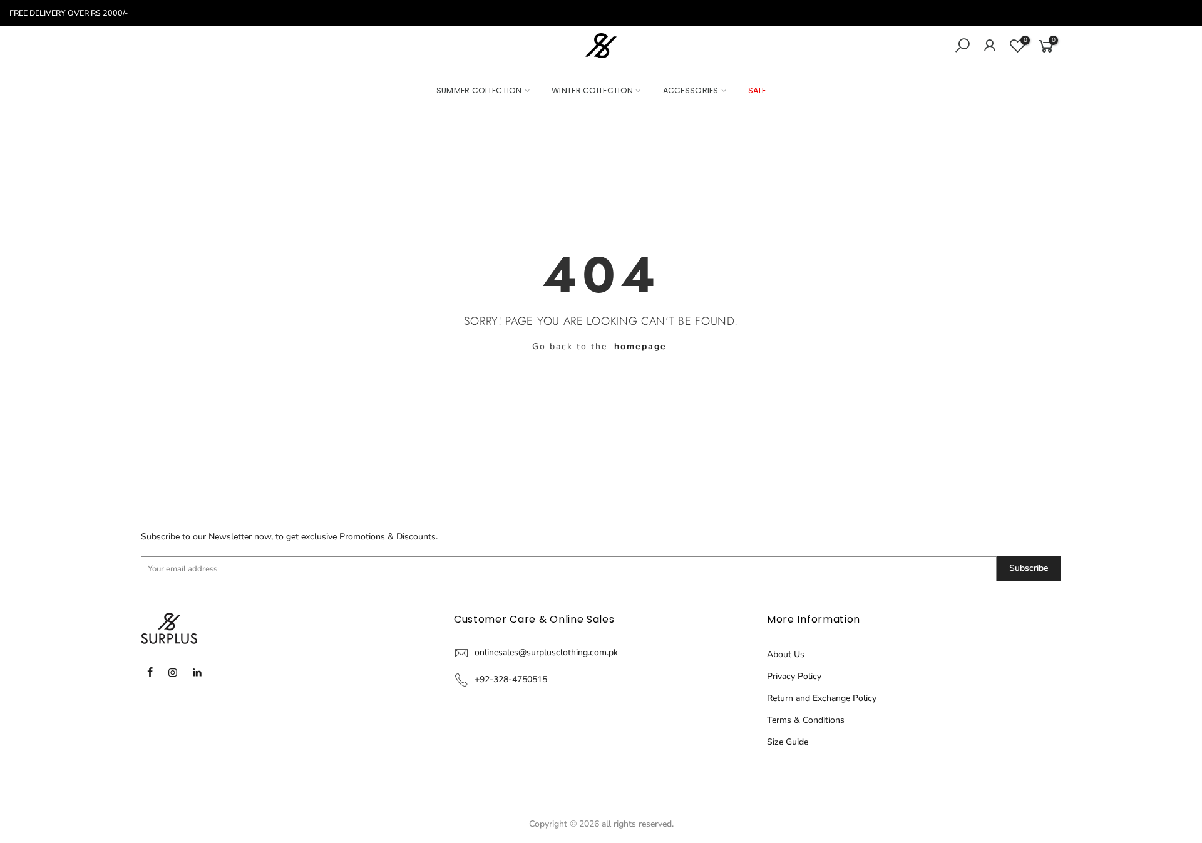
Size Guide (787, 742)
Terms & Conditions (806, 720)
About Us (785, 654)
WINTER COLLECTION (592, 90)
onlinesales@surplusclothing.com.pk (546, 652)
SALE (757, 90)
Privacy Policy (794, 676)
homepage (640, 346)
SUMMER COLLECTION (479, 90)
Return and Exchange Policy (821, 698)
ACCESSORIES (691, 90)
